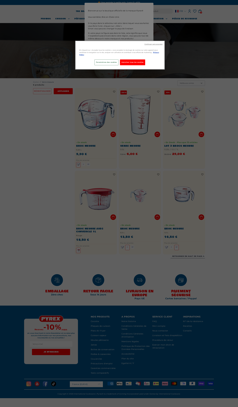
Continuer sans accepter (153, 44)
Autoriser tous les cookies (132, 62)
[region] (120, 55)
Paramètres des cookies (106, 62)
